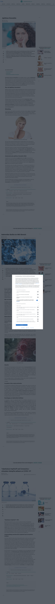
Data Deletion (23, 327)
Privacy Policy (32, 327)
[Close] (41, 276)
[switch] (37, 291)
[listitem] (27, 303)
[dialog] (27, 302)
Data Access (27, 327)
